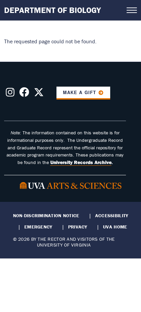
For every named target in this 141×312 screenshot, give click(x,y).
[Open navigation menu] (132, 10)
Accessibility (111, 215)
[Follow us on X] (39, 94)
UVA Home (115, 226)
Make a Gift (79, 92)
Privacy (77, 226)
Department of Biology (52, 10)
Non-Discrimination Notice (46, 215)
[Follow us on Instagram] (10, 94)
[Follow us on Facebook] (24, 94)
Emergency (38, 226)
